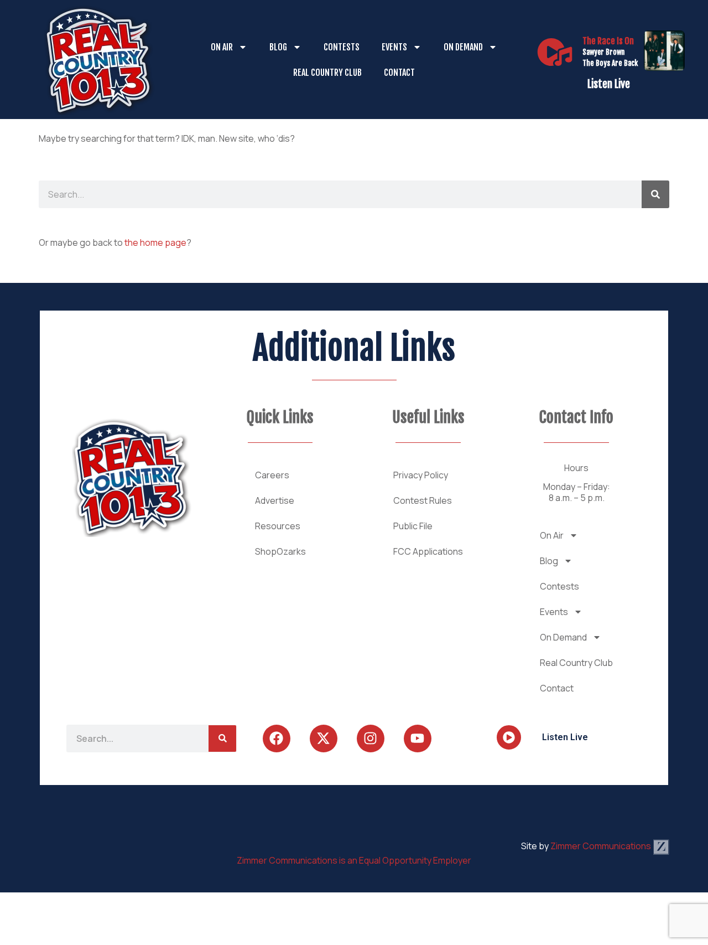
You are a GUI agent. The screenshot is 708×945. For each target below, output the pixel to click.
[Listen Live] (555, 52)
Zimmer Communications (601, 846)
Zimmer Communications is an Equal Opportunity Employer (354, 860)
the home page (155, 242)
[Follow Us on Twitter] (323, 738)
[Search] (655, 194)
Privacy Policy (420, 475)
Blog (278, 47)
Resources (277, 526)
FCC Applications (428, 551)
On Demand (463, 47)
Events (394, 47)
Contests (342, 47)
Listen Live (608, 84)
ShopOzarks (280, 551)
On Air (222, 47)
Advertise (274, 500)
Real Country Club (327, 72)
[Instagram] (370, 738)
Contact (399, 72)
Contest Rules (422, 500)
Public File (413, 526)
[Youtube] (417, 738)
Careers (272, 475)
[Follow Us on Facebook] (276, 738)
